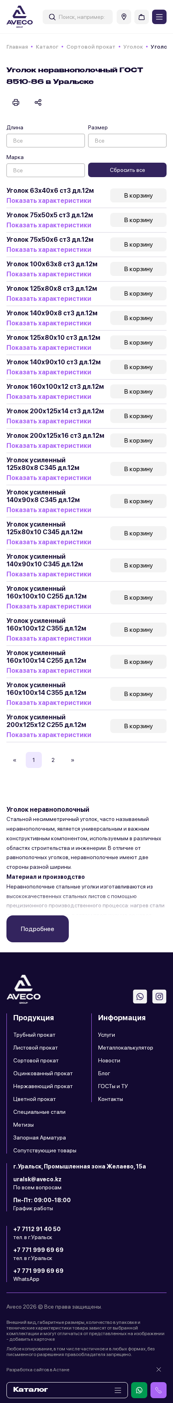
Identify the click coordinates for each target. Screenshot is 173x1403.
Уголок (133, 46)
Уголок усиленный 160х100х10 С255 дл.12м (46, 592)
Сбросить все (127, 170)
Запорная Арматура (39, 1137)
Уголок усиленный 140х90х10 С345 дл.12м (44, 560)
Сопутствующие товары (44, 1150)
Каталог (47, 46)
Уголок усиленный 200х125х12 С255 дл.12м (46, 721)
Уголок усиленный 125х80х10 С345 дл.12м (44, 528)
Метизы (23, 1124)
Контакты (110, 1099)
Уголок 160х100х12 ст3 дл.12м (55, 386)
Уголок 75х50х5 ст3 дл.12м (49, 215)
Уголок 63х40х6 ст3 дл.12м (50, 190)
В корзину (138, 195)
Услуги (106, 1034)
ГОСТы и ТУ (113, 1086)
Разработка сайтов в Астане (37, 1369)
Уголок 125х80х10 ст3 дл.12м (53, 337)
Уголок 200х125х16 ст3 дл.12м (55, 435)
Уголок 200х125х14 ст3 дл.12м (55, 411)
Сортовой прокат (90, 46)
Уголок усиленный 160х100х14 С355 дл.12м (46, 688)
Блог (104, 1073)
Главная (17, 46)
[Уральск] (124, 17)
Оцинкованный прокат (43, 1073)
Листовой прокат (35, 1047)
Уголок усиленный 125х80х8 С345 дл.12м (42, 464)
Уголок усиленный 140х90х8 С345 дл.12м (43, 496)
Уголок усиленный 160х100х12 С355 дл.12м (46, 624)
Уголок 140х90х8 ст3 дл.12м (51, 313)
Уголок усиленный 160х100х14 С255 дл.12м (46, 656)
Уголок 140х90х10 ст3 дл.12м (53, 362)
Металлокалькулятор (125, 1047)
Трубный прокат (34, 1034)
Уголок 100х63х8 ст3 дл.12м (51, 264)
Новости (109, 1060)
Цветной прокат (34, 1099)
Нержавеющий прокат (43, 1086)
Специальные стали (39, 1112)
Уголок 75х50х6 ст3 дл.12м (49, 239)
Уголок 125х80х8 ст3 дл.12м (51, 288)
